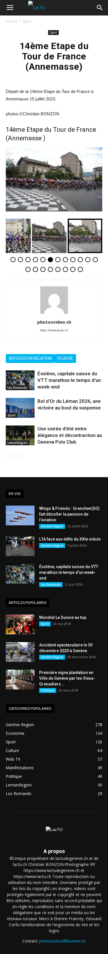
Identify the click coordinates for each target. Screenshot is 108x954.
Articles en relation (30, 358)
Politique (47, 690)
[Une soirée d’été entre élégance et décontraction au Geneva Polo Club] (20, 435)
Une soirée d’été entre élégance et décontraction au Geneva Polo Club (69, 435)
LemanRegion (17, 443)
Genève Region (52, 526)
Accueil (11, 21)
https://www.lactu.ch (54, 330)
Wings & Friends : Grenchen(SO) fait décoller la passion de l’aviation (69, 514)
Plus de (65, 358)
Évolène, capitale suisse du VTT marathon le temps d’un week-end (69, 380)
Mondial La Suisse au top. (63, 617)
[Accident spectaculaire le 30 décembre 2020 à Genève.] (20, 652)
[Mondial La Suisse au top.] (20, 624)
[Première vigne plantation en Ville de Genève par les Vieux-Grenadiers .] (20, 679)
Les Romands (17, 388)
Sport (27, 21)
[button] (100, 7)
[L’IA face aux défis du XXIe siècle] (20, 546)
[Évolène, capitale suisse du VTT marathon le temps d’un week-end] (20, 380)
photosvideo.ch (54, 322)
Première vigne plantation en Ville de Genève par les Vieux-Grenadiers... (67, 678)
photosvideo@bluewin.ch (62, 941)
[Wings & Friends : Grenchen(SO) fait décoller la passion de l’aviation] (20, 515)
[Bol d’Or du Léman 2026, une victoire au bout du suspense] (20, 408)
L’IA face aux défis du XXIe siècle (70, 539)
